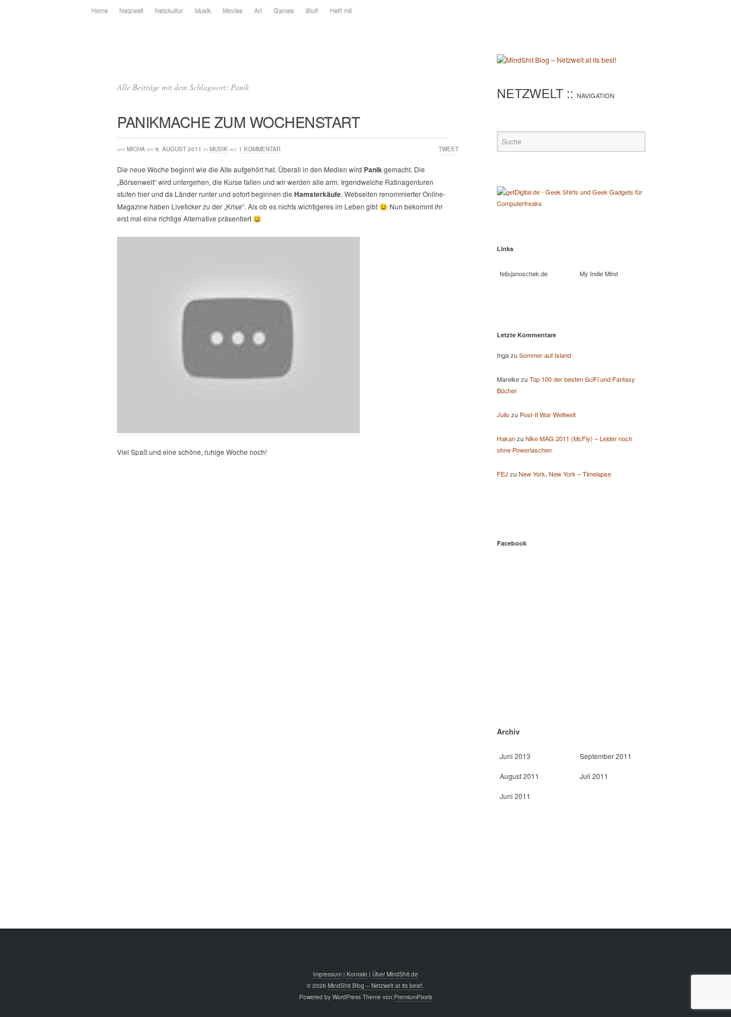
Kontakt (357, 974)
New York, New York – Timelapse (565, 473)
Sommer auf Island (545, 355)
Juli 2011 (594, 776)
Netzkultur (169, 9)
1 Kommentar (259, 149)
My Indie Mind (599, 273)
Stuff (312, 9)
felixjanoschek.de (524, 273)
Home (99, 9)
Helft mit (341, 9)
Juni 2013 (515, 756)
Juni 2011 (515, 796)
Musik (203, 9)
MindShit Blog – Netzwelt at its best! (375, 986)
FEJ (502, 473)
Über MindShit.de (395, 974)
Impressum (327, 974)
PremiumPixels (413, 997)
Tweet (449, 149)
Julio (503, 414)
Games (284, 9)
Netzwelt (131, 9)
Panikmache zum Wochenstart (238, 121)
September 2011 (606, 756)
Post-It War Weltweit (548, 414)
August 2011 (519, 776)
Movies (233, 9)
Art (258, 9)
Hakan (506, 438)
